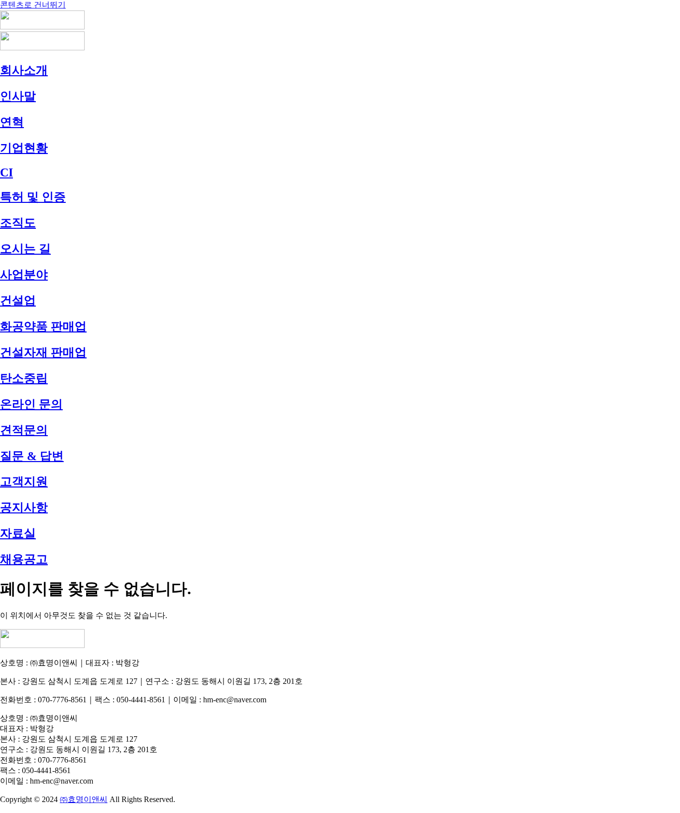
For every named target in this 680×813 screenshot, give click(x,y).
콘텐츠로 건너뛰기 (33, 4)
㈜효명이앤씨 (84, 799)
